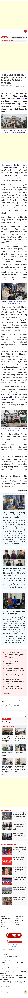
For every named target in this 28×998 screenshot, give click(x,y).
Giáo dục (17, 924)
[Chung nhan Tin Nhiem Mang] (14, 945)
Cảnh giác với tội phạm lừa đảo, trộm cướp (16, 655)
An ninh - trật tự (8, 41)
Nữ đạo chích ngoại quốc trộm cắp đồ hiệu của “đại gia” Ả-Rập (15, 669)
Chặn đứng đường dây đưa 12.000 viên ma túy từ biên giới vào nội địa (7, 739)
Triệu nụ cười (21, 99)
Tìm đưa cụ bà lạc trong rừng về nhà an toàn (19, 898)
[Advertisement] (14, 15)
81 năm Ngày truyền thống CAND (11, 37)
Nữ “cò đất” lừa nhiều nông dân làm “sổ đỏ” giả (19, 834)
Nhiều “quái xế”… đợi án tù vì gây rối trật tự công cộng (20, 738)
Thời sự (3, 916)
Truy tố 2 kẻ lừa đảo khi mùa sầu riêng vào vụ (15, 662)
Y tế (2, 924)
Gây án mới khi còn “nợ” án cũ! (14, 675)
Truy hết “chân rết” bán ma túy (19, 753)
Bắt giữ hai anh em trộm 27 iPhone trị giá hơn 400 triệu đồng (15, 680)
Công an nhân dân (5, 918)
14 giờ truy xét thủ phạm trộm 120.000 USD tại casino (14, 687)
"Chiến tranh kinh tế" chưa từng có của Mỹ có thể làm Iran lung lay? (19, 889)
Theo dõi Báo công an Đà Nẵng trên (9, 700)
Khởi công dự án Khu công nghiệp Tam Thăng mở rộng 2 (19, 879)
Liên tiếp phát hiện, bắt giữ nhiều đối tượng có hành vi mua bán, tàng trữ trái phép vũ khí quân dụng (7, 770)
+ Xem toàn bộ (7, 693)
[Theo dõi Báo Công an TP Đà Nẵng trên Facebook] (14, 941)
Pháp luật (17, 918)
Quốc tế (3, 926)
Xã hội (2, 920)
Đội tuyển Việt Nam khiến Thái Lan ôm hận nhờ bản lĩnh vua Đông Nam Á (19, 849)
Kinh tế (3, 922)
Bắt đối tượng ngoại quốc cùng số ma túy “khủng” (7, 754)
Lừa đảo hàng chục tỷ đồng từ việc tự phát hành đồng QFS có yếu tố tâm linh (19, 815)
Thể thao (17, 926)
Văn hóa (17, 922)
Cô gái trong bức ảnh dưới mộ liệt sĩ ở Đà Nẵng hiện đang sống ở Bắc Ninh (19, 869)
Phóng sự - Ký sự (19, 920)
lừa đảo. (9, 400)
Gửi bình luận (6, 718)
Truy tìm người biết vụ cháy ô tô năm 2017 (18, 858)
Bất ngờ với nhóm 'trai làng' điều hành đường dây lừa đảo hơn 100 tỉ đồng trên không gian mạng (18, 826)
